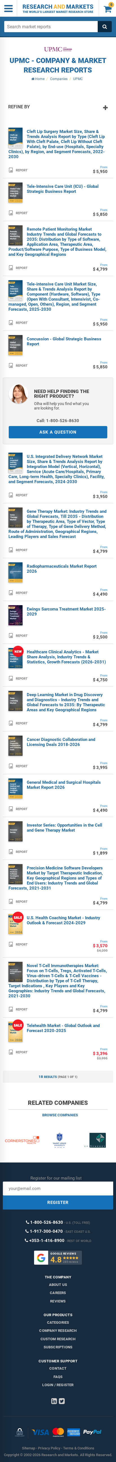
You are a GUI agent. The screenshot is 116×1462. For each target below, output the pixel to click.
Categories (58, 1322)
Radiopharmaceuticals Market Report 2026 (62, 569)
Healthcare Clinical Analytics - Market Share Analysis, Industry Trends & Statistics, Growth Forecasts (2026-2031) (66, 657)
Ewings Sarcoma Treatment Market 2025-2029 (66, 612)
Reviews (58, 1301)
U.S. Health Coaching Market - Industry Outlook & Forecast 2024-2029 (63, 920)
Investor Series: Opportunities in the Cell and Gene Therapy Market (64, 828)
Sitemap (28, 1448)
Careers (58, 1293)
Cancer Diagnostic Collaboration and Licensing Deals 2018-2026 (61, 742)
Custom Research (58, 1339)
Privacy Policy (49, 1448)
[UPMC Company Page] (58, 49)
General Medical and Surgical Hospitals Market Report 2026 (64, 785)
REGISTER (58, 1202)
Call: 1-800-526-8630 (58, 420)
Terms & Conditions (78, 1448)
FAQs (58, 1377)
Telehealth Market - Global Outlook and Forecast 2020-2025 (63, 1028)
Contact (57, 1368)
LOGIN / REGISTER (57, 1385)
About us (58, 1285)
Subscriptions (58, 1347)
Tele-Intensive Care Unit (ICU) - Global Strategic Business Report (63, 189)
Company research (58, 1330)
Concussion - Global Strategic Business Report (64, 341)
